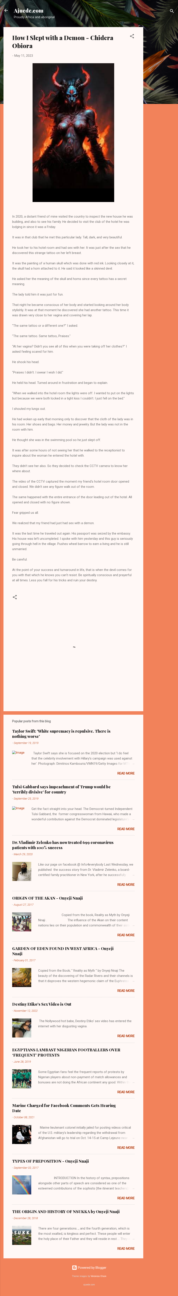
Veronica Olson (98, 1276)
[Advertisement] (161, 92)
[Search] (172, 11)
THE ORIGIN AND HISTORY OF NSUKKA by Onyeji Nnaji (66, 1211)
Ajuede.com (28, 10)
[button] (132, 37)
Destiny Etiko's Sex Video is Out (41, 1004)
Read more (126, 773)
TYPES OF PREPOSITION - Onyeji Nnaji (50, 1161)
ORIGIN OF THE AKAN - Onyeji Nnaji (47, 898)
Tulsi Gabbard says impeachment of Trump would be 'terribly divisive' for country (61, 789)
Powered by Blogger (91, 1268)
